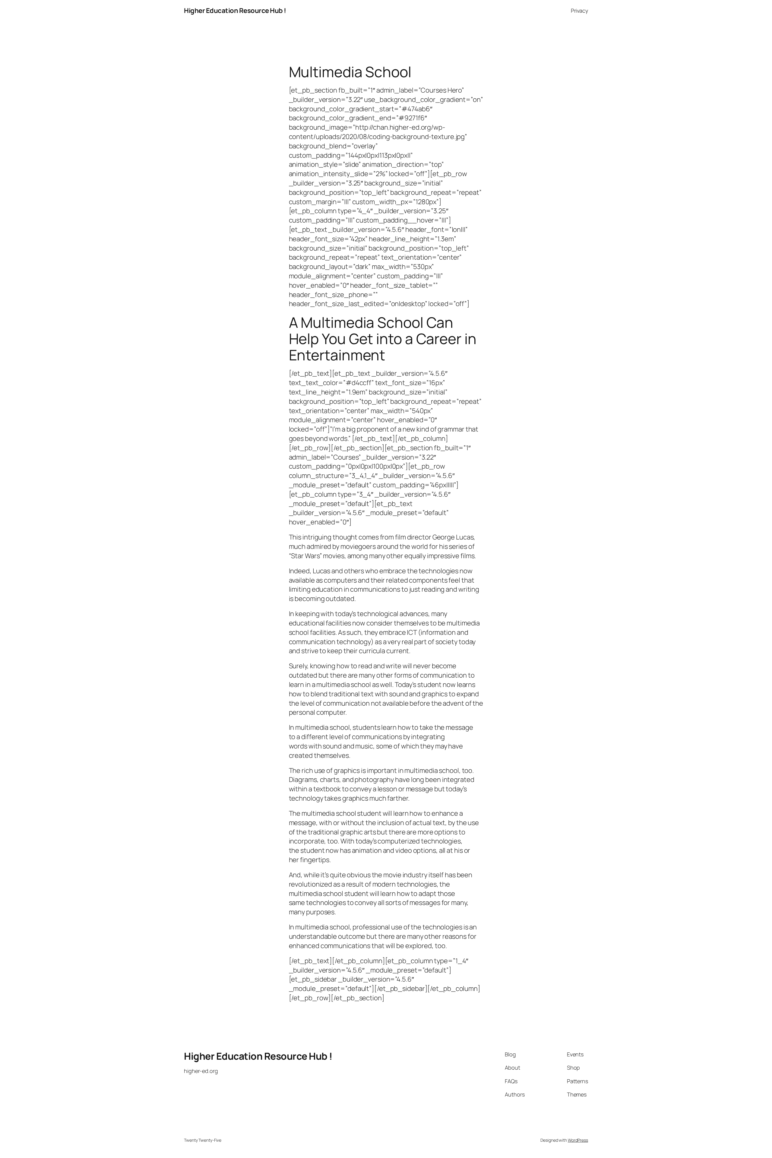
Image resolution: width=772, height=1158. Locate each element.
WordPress (578, 1140)
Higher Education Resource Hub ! (235, 10)
